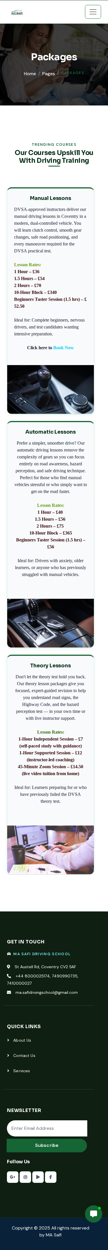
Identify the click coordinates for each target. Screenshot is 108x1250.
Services (21, 1070)
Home (30, 74)
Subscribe (46, 1145)
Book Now (63, 347)
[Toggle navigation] (93, 12)
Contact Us (23, 1055)
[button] (93, 1214)
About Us (21, 1040)
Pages (48, 74)
